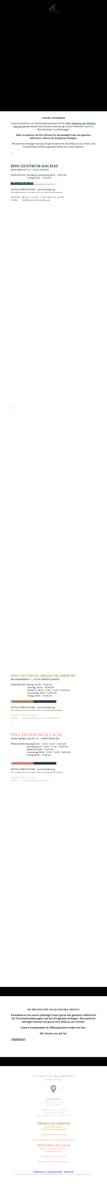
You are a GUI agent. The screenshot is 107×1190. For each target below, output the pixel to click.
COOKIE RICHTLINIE (54, 1172)
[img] (53, 7)
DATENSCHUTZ (39, 1172)
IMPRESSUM (69, 1172)
